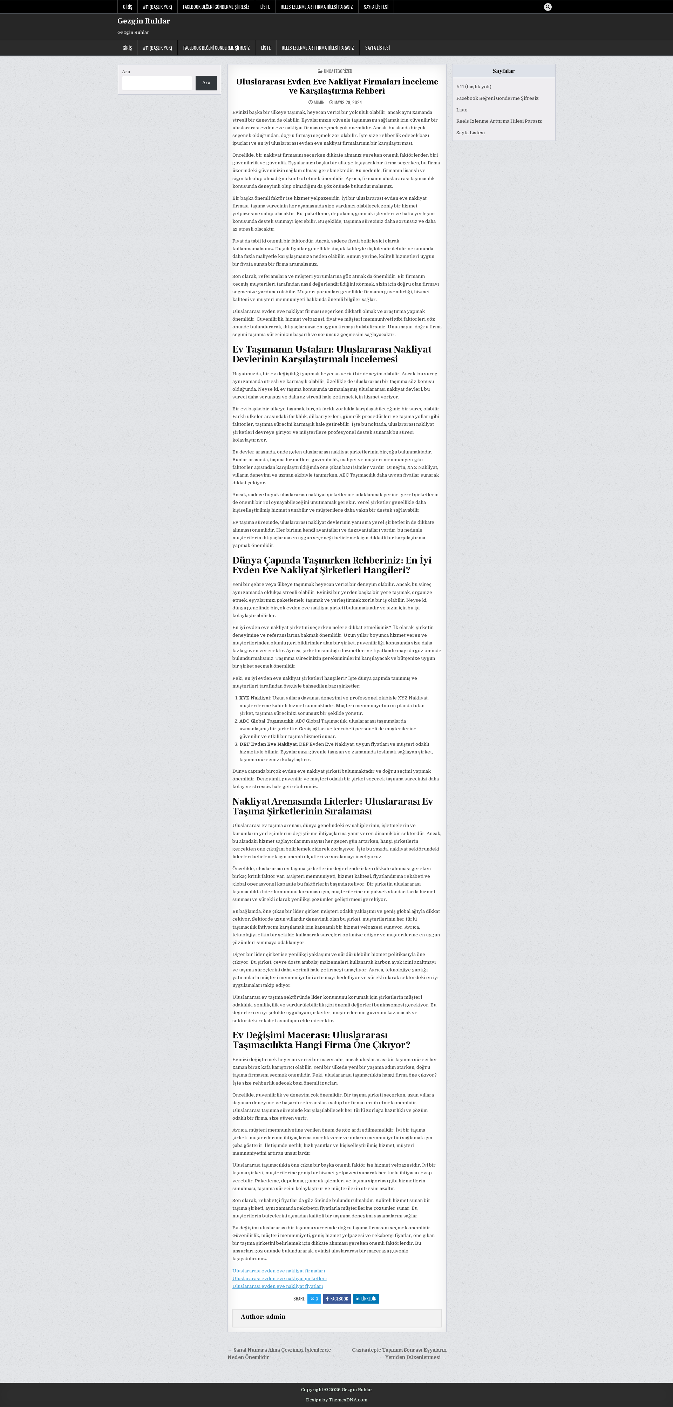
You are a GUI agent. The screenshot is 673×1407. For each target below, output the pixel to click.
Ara (126, 71)
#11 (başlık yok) (157, 6)
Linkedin (368, 1299)
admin (319, 102)
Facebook (339, 1299)
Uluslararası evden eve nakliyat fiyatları (277, 1286)
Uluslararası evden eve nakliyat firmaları (278, 1270)
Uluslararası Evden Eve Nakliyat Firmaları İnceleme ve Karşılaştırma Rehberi (337, 86)
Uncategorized (338, 71)
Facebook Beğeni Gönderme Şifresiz (216, 6)
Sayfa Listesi (376, 6)
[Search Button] (548, 7)
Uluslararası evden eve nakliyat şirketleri (279, 1278)
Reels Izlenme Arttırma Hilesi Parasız (317, 6)
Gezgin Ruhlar (143, 21)
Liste (265, 6)
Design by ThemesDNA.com (336, 1400)
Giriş (127, 6)
